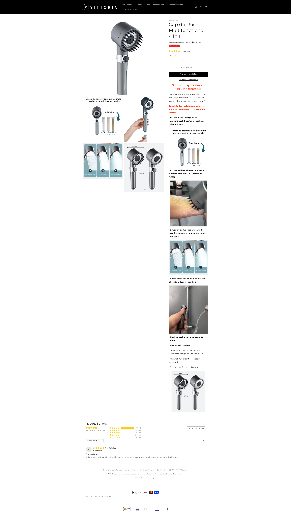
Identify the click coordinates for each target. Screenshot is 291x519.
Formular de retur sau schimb (116, 470)
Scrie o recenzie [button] (196, 428)
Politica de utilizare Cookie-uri (168, 474)
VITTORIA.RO (93, 496)
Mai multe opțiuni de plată (188, 79)
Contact (134, 470)
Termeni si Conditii (140, 478)
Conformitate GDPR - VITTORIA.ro (171, 470)
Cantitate (172, 55)
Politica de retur (147, 470)
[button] (195, 7)
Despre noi (154, 478)
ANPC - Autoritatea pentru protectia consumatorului (130, 474)
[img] (99, 448)
